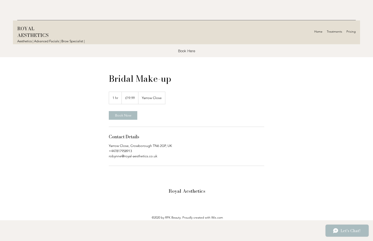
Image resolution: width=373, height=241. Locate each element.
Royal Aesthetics (187, 191)
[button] (334, 31)
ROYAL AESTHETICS (33, 32)
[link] (123, 115)
